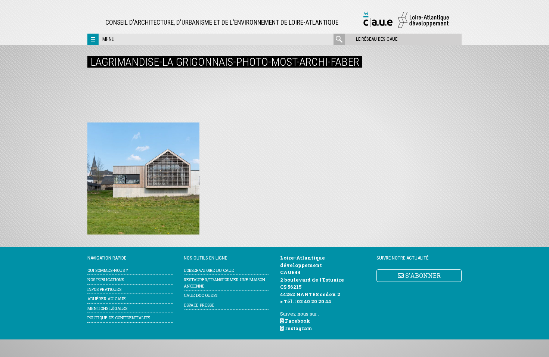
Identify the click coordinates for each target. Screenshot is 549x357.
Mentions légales (107, 308)
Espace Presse (199, 305)
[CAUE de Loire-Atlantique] (406, 26)
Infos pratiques (104, 289)
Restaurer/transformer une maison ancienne (224, 283)
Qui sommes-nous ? (107, 270)
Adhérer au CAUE (106, 298)
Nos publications (105, 279)
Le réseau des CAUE (376, 39)
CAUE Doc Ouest (201, 295)
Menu (108, 39)
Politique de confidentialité (118, 317)
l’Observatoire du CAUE (209, 270)
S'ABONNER (422, 275)
